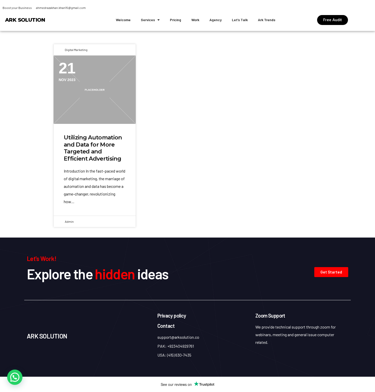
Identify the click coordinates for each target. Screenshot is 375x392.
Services (148, 20)
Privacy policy (171, 315)
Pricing (175, 20)
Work (195, 20)
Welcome (123, 20)
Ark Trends (266, 20)
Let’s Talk (240, 20)
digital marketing (76, 49)
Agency (215, 20)
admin (69, 221)
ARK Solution (25, 20)
